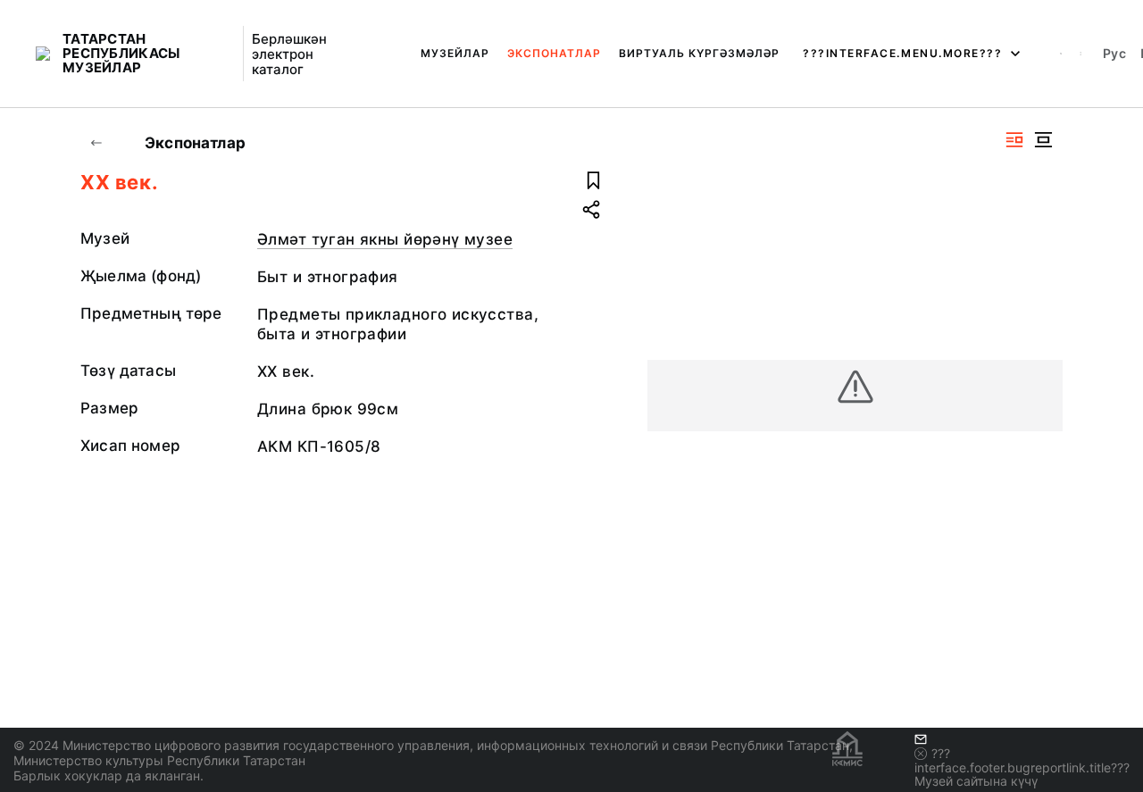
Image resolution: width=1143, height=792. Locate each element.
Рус (1114, 53)
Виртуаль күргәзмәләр (699, 53)
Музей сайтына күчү (976, 780)
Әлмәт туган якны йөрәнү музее (385, 239)
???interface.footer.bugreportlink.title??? (1022, 760)
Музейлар (455, 53)
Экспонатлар (554, 53)
